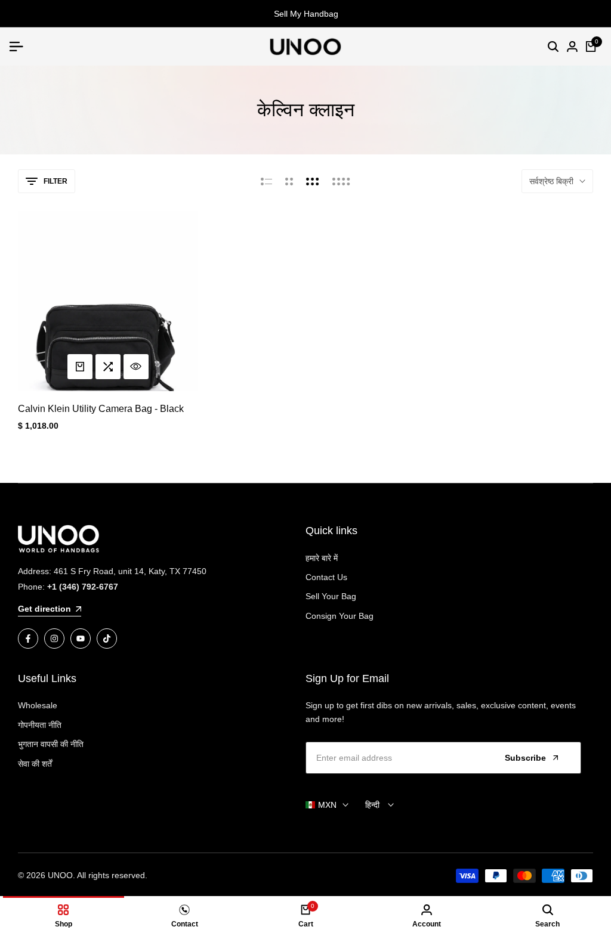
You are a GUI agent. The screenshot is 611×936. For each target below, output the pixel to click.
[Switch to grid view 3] (312, 181)
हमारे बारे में (322, 558)
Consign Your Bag (340, 616)
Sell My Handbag (305, 13)
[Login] (572, 46)
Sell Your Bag (331, 596)
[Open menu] (21, 46)
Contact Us (326, 577)
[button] (108, 366)
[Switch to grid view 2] (289, 181)
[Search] (553, 46)
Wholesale (37, 705)
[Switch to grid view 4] (341, 181)
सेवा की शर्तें (35, 763)
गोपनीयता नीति (39, 725)
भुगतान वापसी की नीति (51, 744)
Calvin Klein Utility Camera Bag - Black (101, 409)
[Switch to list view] (266, 181)
